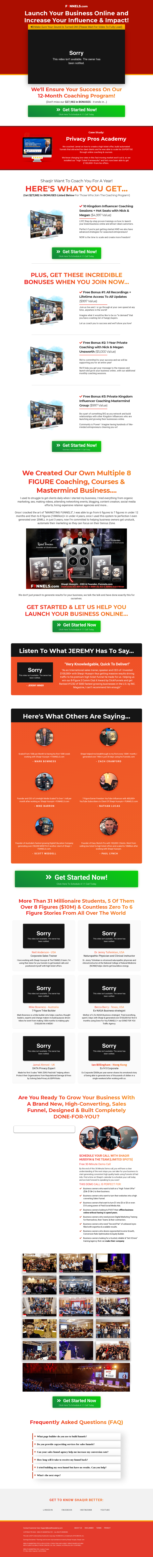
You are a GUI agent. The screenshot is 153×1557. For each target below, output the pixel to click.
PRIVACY (107, 1528)
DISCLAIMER (89, 1528)
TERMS (98, 1528)
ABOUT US (78, 1528)
